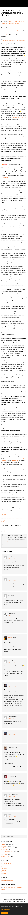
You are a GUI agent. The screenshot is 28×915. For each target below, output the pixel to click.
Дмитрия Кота (14, 460)
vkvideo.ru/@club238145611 (7, 851)
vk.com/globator (4, 849)
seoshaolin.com (10, 168)
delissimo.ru (19, 31)
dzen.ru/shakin (4, 854)
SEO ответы (4, 868)
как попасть (10, 21)
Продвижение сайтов (6, 863)
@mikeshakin (4, 177)
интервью (16, 531)
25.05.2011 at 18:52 (12, 816)
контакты (7, 545)
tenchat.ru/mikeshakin (5, 853)
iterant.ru (23, 29)
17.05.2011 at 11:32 (12, 734)
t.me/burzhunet (4, 847)
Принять (4, 912)
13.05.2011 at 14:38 (12, 597)
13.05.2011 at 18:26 (12, 639)
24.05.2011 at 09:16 (12, 796)
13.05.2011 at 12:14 (12, 558)
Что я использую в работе (7, 880)
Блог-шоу (3, 873)
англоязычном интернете (18, 543)
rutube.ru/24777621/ (5, 856)
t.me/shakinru (4, 846)
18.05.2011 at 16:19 (12, 749)
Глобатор (3, 514)
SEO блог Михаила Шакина (14, 2)
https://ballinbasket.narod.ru (19, 117)
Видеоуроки (4, 866)
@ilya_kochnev (5, 34)
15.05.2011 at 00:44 (12, 718)
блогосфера (11, 531)
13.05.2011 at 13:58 (12, 580)
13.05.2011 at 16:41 (12, 615)
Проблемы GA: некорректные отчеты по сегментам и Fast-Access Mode (13, 520)
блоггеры (6, 531)
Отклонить (13, 912)
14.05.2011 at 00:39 (12, 686)
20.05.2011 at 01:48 (12, 778)
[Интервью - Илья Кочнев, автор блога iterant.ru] (13, 40)
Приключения (4, 865)
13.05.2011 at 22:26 (12, 662)
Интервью (9, 530)
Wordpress (3, 870)
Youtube (3, 844)
